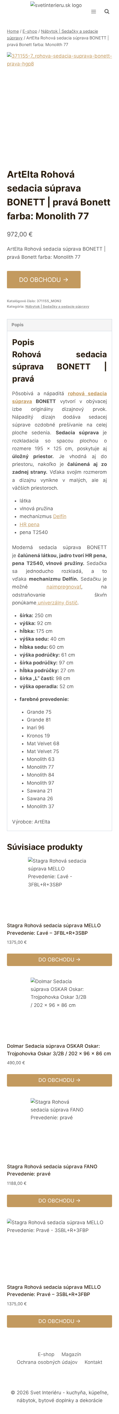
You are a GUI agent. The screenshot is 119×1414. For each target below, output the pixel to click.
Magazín (71, 1354)
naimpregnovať (64, 587)
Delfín (59, 516)
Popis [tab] (18, 324)
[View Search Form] (107, 11)
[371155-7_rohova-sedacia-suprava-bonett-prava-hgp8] (59, 105)
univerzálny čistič (57, 603)
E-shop (46, 1354)
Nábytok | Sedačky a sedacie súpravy (57, 306)
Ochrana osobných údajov (47, 1362)
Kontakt (93, 1362)
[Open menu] (93, 11)
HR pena (30, 524)
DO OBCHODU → (43, 279)
